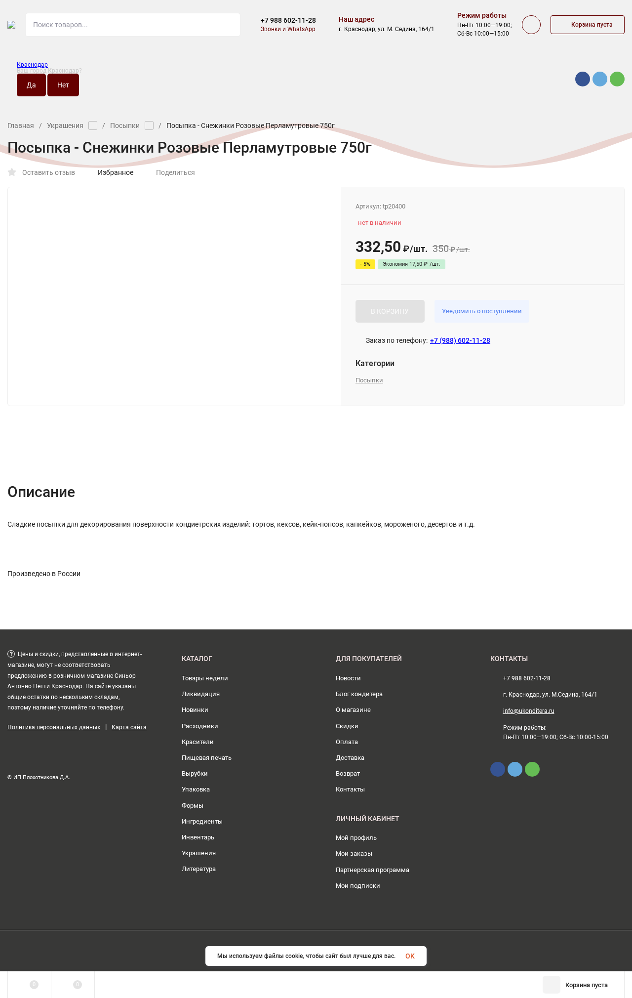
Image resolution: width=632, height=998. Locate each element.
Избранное (115, 172)
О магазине (353, 709)
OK (410, 956)
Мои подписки (358, 885)
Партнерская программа (372, 869)
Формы (192, 805)
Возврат (348, 773)
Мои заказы (354, 853)
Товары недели (205, 678)
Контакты (350, 789)
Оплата (347, 742)
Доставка (350, 757)
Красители (198, 742)
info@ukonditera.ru (528, 710)
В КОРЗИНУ (390, 311)
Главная (20, 125)
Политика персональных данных (53, 727)
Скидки (347, 726)
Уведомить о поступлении (482, 311)
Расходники (200, 726)
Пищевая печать (207, 757)
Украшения (65, 125)
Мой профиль (356, 837)
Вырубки (195, 773)
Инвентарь (198, 837)
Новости (348, 678)
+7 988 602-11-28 (288, 20)
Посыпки (125, 125)
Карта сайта (129, 727)
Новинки (195, 709)
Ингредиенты (202, 821)
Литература (199, 869)
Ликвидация (201, 694)
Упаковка (196, 789)
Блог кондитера (359, 694)
